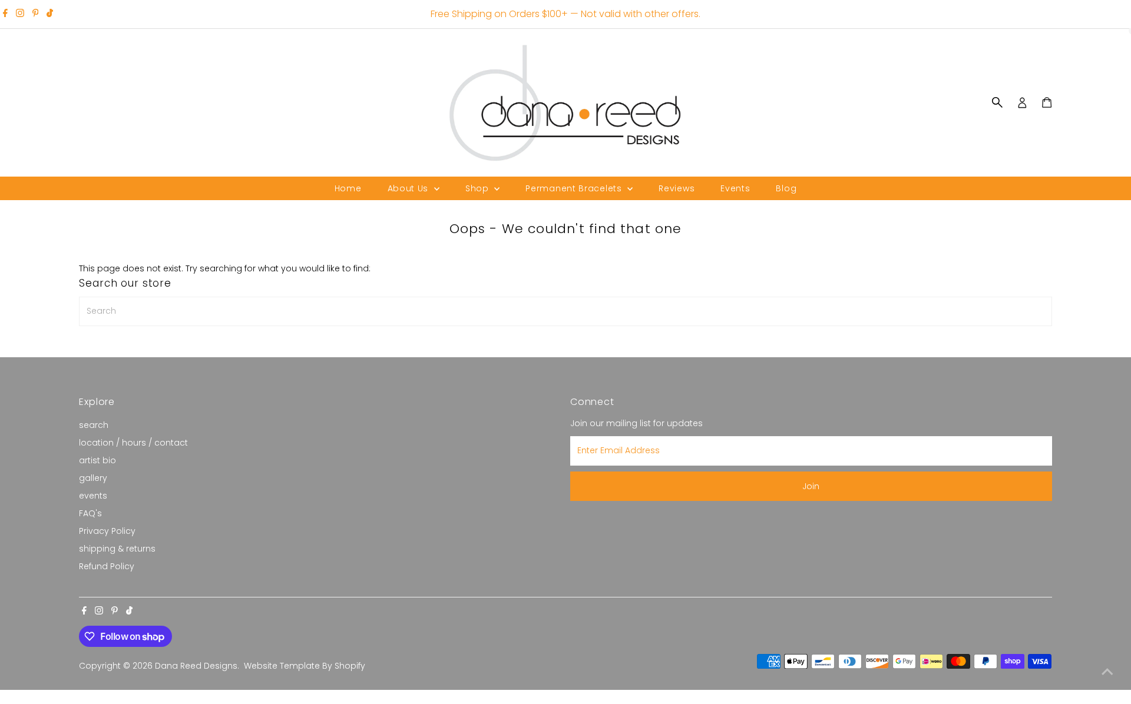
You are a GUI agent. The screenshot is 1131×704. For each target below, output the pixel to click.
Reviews (677, 188)
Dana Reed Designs (196, 666)
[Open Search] (997, 102)
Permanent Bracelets (574, 188)
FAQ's (90, 513)
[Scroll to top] (1107, 671)
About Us (409, 188)
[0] (1046, 102)
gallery (93, 478)
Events (735, 188)
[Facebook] (5, 14)
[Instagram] (20, 14)
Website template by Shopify (304, 666)
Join (810, 486)
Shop (478, 188)
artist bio (97, 460)
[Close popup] (1105, 523)
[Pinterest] (35, 14)
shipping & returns (117, 548)
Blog (786, 188)
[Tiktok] (50, 14)
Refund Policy (106, 566)
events (93, 496)
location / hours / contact (133, 443)
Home (348, 188)
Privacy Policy (107, 531)
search (93, 425)
